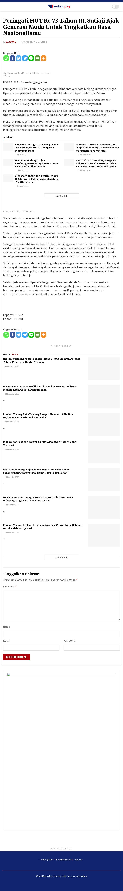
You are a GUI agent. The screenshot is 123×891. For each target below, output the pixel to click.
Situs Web (69, 641)
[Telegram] (25, 58)
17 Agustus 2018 (29, 41)
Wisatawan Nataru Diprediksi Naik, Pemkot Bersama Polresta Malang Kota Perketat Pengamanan (40, 388)
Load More (61, 196)
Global (44, 41)
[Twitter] (18, 58)
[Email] (37, 58)
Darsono (11, 41)
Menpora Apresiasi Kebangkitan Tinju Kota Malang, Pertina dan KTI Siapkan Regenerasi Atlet (97, 147)
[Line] (31, 58)
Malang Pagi (47, 876)
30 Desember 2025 (11, 366)
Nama (6, 626)
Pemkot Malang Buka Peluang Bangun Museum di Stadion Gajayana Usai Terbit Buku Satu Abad (38, 416)
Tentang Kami (46, 859)
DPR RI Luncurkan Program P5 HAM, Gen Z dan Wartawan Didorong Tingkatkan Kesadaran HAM (38, 499)
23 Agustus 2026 (83, 170)
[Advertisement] (61, 839)
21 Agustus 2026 (22, 186)
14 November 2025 (11, 477)
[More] (43, 58)
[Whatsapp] (6, 58)
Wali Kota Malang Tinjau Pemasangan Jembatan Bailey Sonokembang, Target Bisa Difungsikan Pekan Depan (36, 471)
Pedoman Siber (63, 859)
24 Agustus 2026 (22, 155)
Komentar (10, 586)
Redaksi (78, 859)
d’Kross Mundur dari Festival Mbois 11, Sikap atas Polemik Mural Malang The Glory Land (37, 179)
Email (6, 641)
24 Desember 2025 (11, 394)
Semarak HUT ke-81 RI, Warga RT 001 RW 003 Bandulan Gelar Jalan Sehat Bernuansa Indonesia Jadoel (96, 163)
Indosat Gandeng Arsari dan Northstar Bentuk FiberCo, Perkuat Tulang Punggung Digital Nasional (41, 360)
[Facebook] (12, 58)
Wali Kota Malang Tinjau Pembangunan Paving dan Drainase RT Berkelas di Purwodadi (36, 163)
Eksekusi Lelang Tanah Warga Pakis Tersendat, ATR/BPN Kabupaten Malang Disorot (36, 147)
